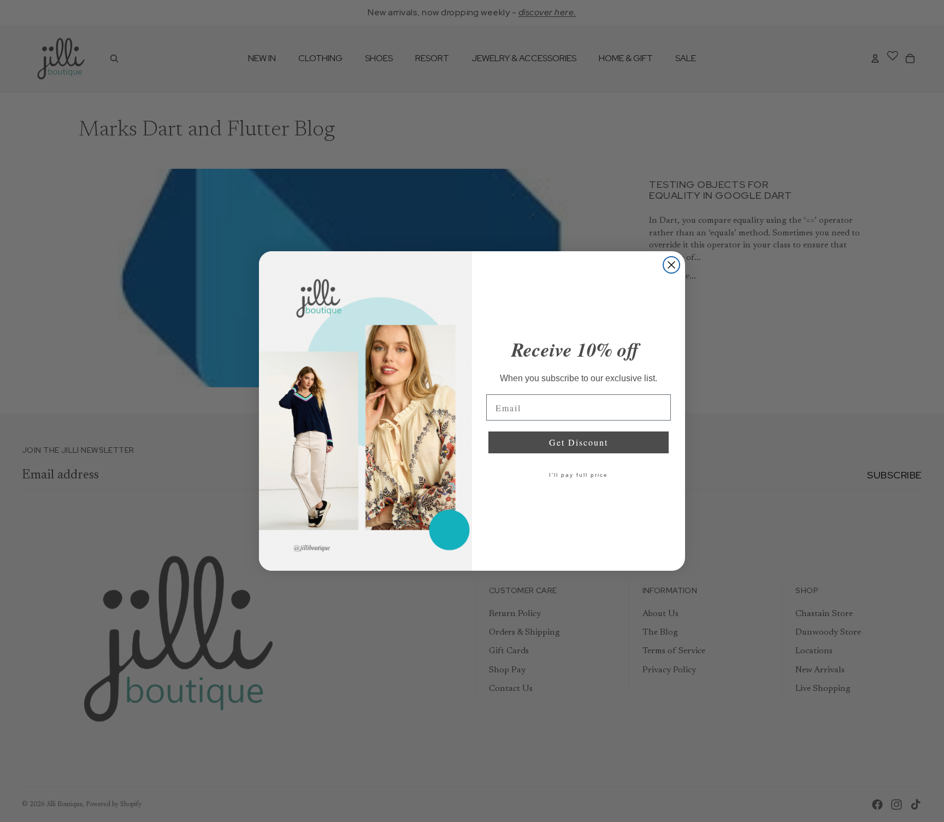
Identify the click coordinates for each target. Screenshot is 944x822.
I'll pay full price (578, 475)
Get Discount (578, 442)
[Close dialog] (671, 265)
